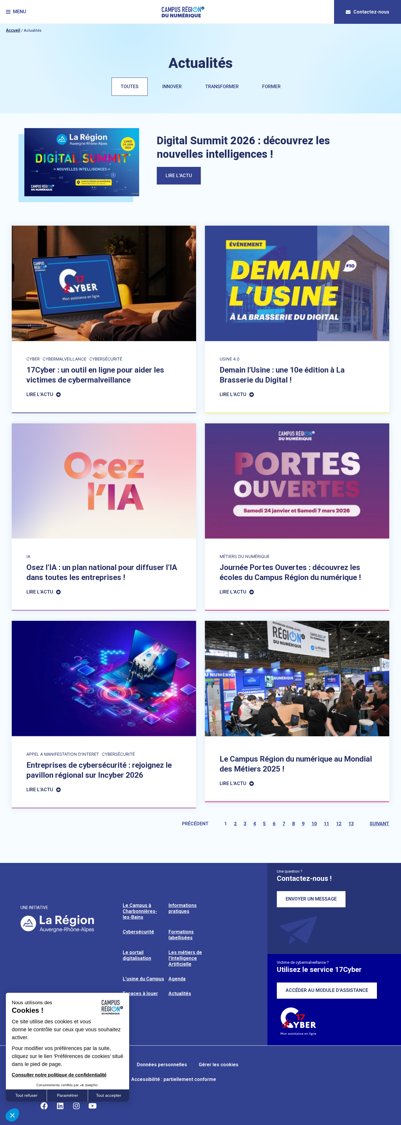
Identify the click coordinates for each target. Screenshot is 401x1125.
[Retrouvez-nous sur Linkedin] (60, 1106)
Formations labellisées (181, 934)
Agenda (177, 979)
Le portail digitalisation (137, 955)
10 (314, 823)
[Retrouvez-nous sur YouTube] (92, 1106)
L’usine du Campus (143, 979)
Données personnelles (162, 1064)
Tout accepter (108, 1095)
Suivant (379, 823)
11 (326, 823)
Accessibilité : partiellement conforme (173, 1079)
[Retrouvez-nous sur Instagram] (76, 1106)
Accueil (13, 30)
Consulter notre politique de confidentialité (59, 1074)
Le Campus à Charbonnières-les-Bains (140, 911)
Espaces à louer (140, 993)
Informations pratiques (183, 908)
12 (338, 823)
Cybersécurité (138, 932)
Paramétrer (67, 1095)
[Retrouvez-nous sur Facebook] (44, 1106)
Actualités (180, 993)
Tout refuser (26, 1095)
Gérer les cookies (218, 1064)
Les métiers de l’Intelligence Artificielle (185, 958)
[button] (16, 12)
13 (351, 823)
